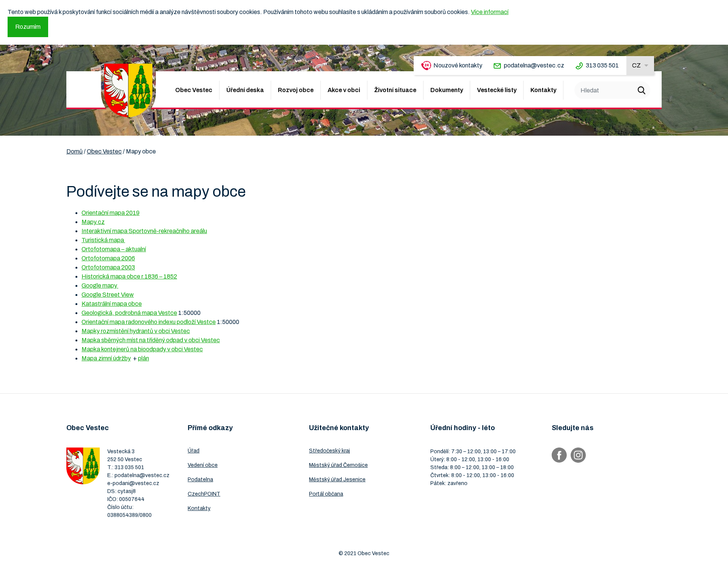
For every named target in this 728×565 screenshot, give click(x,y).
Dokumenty (446, 90)
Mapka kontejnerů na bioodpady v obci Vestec (142, 349)
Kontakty (543, 90)
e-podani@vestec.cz (133, 483)
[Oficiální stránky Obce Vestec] (128, 90)
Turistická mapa (103, 240)
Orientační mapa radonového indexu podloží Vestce (149, 322)
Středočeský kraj (329, 451)
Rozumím (28, 26)
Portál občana (326, 494)
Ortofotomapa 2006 (108, 258)
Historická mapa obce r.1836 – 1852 (129, 276)
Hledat (641, 90)
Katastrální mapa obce (112, 303)
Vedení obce (203, 465)
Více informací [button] (489, 12)
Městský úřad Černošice (338, 465)
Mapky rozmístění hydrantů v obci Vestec (136, 331)
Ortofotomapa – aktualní (114, 249)
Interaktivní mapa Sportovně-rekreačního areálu (144, 231)
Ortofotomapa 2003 (108, 267)
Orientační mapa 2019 (111, 213)
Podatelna (200, 479)
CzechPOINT (204, 494)
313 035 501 (602, 65)
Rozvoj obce (296, 90)
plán (143, 358)
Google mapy (100, 285)
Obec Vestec (193, 90)
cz (636, 65)
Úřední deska (245, 90)
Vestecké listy (496, 90)
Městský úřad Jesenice (337, 479)
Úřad (193, 451)
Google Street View (108, 294)
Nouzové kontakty (457, 65)
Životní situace (395, 90)
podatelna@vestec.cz (534, 65)
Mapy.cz (93, 222)
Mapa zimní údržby (106, 358)
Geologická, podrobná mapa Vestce (129, 313)
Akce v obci (344, 90)
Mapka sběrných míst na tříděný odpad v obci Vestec (151, 340)
